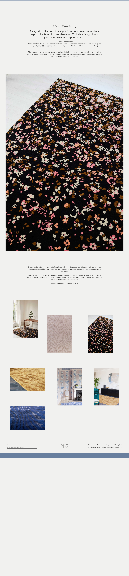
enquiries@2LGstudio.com (112, 447)
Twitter (75, 283)
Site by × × (118, 445)
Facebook (68, 283)
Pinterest (60, 283)
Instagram (108, 445)
